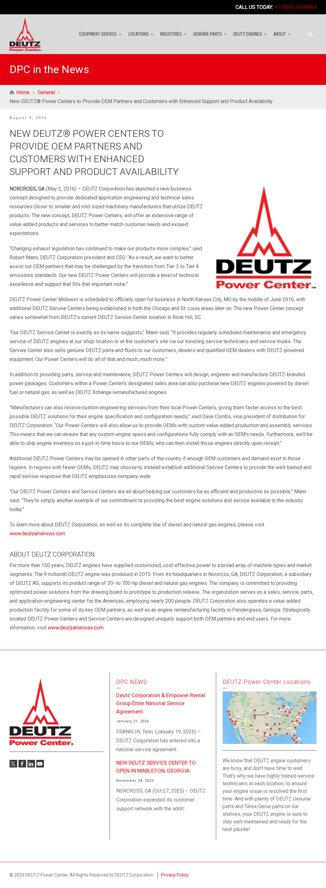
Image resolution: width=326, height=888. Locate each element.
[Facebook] (22, 763)
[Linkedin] (31, 763)
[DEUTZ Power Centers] (25, 34)
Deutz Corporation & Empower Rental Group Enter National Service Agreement (160, 703)
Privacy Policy (174, 875)
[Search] (310, 34)
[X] (13, 763)
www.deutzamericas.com (37, 534)
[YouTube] (40, 763)
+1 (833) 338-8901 (295, 7)
